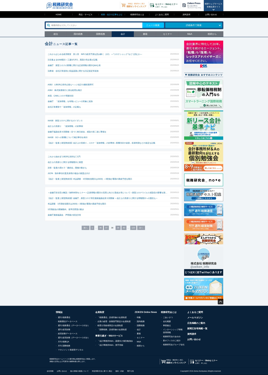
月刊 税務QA (63, 342)
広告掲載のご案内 (196, 323)
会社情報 (50, 371)
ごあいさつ (168, 317)
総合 (56, 34)
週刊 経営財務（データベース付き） (74, 337)
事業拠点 (167, 325)
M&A (189, 34)
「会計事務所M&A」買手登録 (110, 345)
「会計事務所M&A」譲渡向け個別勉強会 (115, 341)
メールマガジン (195, 317)
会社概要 (167, 321)
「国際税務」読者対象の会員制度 (112, 329)
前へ (86, 228)
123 (133, 228)
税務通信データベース (67, 321)
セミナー (167, 34)
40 (124, 228)
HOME (59, 14)
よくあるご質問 (162, 14)
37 (106, 228)
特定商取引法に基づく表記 (102, 371)
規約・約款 (119, 371)
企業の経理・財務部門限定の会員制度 (114, 321)
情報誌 (59, 312)
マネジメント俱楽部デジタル (70, 350)
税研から (212, 34)
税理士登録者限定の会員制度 (110, 325)
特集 (139, 317)
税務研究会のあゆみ (172, 336)
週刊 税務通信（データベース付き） (74, 325)
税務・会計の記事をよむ (112, 14)
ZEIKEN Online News (146, 312)
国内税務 (78, 34)
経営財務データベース (67, 333)
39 (118, 228)
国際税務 (100, 34)
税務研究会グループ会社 (174, 344)
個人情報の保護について (79, 371)
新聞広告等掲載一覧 (197, 328)
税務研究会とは (137, 14)
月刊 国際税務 (64, 346)
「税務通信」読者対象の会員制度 (112, 317)
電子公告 (130, 371)
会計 (123, 34)
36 (100, 228)
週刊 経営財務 (64, 329)
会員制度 (99, 312)
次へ (141, 228)
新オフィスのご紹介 (172, 340)
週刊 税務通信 (64, 317)
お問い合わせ (211, 14)
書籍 (145, 34)
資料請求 (186, 14)
